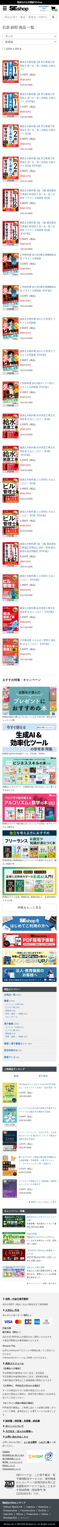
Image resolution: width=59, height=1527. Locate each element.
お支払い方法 (12, 1310)
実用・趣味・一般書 (16, 1014)
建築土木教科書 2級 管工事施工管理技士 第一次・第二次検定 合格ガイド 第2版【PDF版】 (38, 162)
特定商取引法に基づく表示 (13, 1455)
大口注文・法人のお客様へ (19, 1431)
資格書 (10, 1010)
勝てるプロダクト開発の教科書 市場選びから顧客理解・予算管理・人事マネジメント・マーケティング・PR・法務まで (38, 1160)
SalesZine (8, 1514)
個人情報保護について (11, 1459)
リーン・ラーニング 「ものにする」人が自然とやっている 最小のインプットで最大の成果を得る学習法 (38, 1135)
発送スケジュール (14, 1363)
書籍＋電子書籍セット (15, 1043)
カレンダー (11, 1017)
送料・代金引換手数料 (16, 1299)
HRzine (19, 1514)
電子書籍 (8, 1023)
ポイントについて (14, 1426)
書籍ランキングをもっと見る (43, 1202)
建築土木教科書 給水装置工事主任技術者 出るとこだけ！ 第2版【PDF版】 (37, 451)
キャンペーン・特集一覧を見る (43, 1283)
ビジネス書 (12, 1007)
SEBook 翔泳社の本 (12, 1507)
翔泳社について (8, 1466)
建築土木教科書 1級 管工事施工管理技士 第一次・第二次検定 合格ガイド (38, 66)
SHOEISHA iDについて (11, 1469)
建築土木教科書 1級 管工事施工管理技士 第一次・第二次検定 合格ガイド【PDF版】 (38, 98)
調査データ (10, 1057)
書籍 (6, 1000)
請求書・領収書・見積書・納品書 (22, 1420)
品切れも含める (14, 48)
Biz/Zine (42, 1510)
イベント (24, 1518)
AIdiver (44, 1514)
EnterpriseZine (10, 1510)
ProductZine (32, 1514)
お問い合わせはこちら (16, 1436)
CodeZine (30, 1507)
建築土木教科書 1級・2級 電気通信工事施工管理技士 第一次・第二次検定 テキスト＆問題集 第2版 (38, 194)
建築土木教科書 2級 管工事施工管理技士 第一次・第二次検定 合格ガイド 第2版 (38, 130)
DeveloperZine (10, 1518)
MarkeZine (43, 1507)
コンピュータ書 (14, 1004)
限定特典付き (11, 1050)
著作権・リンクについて (12, 1462)
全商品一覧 (10, 994)
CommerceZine (27, 1510)
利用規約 (6, 1452)
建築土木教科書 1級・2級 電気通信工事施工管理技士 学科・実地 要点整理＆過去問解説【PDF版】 (38, 547)
